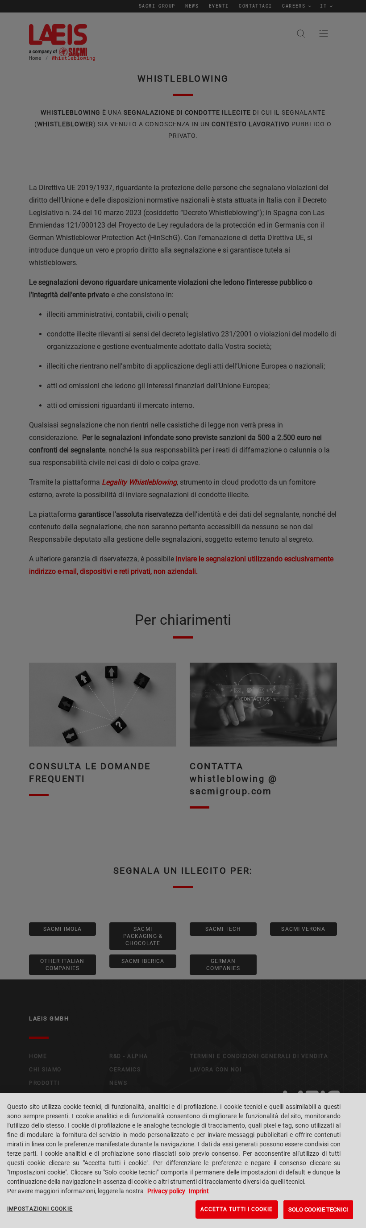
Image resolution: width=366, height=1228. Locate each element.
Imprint (198, 1191)
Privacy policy (166, 1191)
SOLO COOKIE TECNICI (318, 1209)
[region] (183, 1160)
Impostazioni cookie (40, 1209)
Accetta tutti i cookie (236, 1209)
